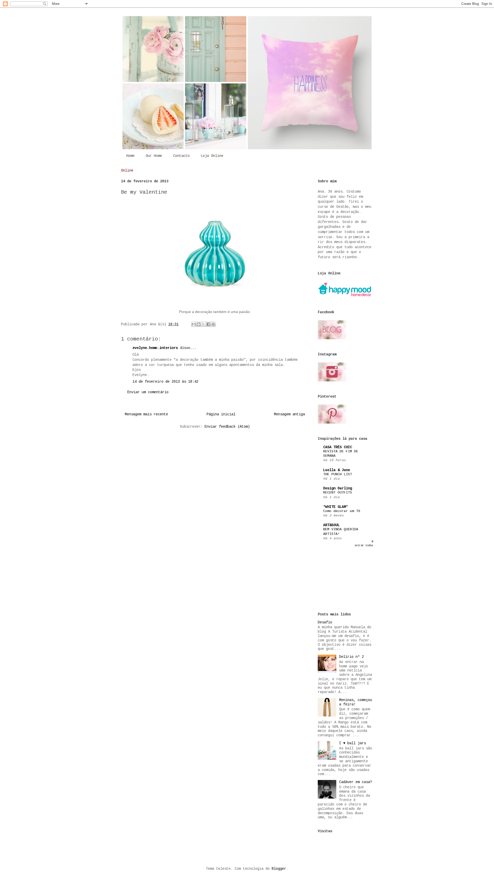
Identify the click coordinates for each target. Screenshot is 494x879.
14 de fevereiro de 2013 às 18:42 (165, 382)
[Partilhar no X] (203, 324)
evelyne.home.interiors (155, 348)
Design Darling (337, 488)
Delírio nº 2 (351, 657)
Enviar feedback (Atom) (227, 427)
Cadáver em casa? (355, 782)
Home (130, 156)
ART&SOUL (331, 525)
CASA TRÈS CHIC (337, 447)
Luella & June (336, 470)
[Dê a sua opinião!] (198, 324)
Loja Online (212, 156)
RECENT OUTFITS (337, 493)
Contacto (181, 156)
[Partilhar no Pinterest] (213, 324)
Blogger (279, 869)
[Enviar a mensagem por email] (193, 324)
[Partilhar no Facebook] (208, 324)
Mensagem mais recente (146, 414)
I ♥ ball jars (352, 743)
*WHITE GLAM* (335, 507)
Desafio (325, 622)
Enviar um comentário (148, 392)
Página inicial (221, 414)
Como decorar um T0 (341, 511)
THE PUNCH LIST (337, 474)
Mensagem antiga (289, 414)
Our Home (154, 156)
